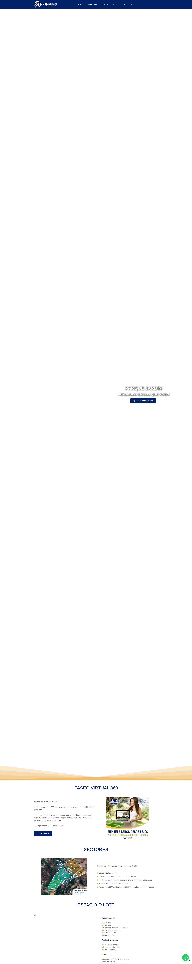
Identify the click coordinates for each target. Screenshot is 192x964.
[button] (185, 957)
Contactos (127, 4)
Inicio (80, 4)
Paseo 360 (92, 4)
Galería (104, 4)
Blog (115, 4)
